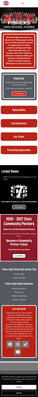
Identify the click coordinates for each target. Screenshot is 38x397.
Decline (19, 393)
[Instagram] (17, 344)
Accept (19, 387)
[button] (22, 3)
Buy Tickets (19, 137)
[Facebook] (10, 344)
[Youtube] (17, 351)
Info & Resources (19, 123)
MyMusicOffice (19, 110)
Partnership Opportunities (19, 150)
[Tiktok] (25, 344)
